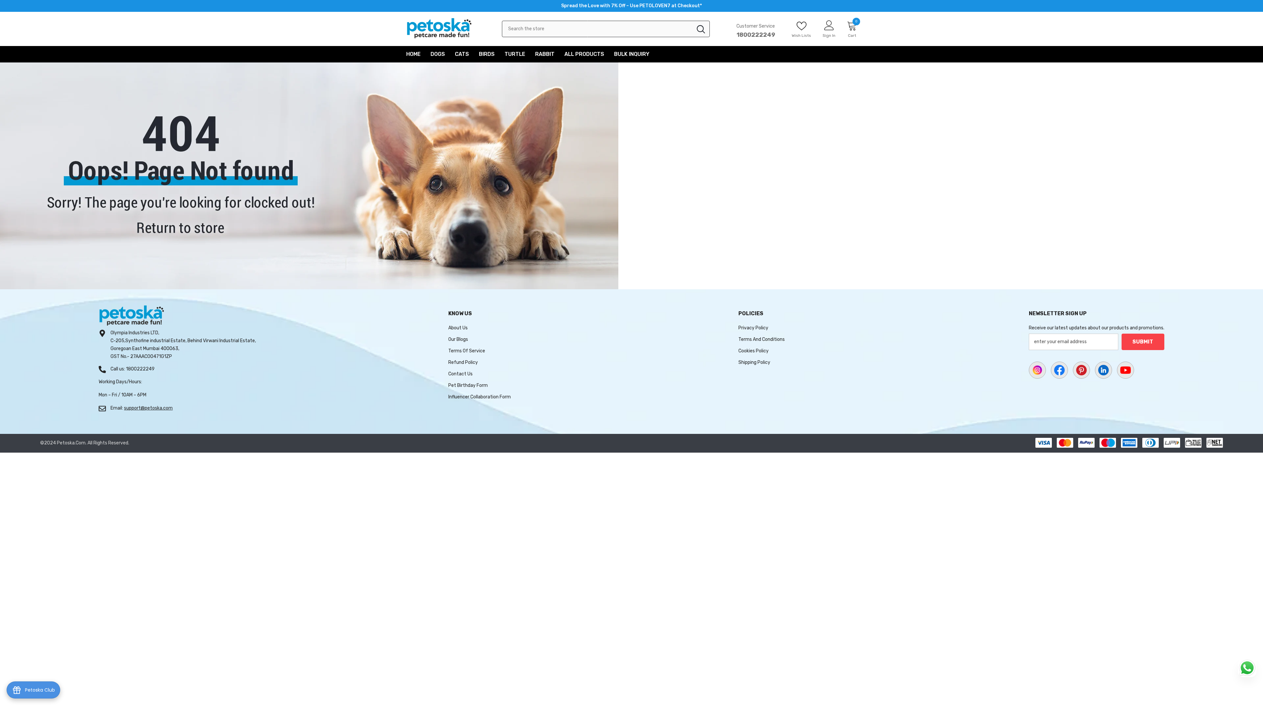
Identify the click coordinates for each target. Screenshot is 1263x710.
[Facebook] (1059, 370)
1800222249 (755, 34)
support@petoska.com (148, 408)
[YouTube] (1125, 370)
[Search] (606, 29)
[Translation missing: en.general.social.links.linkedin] (1103, 370)
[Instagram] (1037, 370)
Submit (1142, 342)
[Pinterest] (1081, 370)
